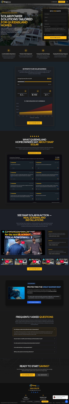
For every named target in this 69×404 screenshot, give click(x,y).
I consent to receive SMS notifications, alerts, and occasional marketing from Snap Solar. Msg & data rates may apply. (55, 34)
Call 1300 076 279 (42, 374)
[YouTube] (37, 392)
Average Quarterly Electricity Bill (25, 78)
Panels (13, 36)
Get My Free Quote (55, 37)
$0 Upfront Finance (48, 402)
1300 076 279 (54, 1)
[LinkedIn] (35, 392)
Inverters (23, 36)
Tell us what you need (47, 26)
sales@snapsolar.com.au (35, 390)
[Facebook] (31, 392)
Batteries (17, 36)
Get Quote (45, 401)
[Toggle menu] (67, 2)
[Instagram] (33, 392)
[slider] (24, 81)
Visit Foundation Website (34, 302)
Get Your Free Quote (34, 122)
